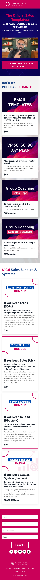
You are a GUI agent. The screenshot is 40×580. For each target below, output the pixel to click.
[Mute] (36, 56)
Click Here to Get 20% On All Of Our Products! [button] (20, 65)
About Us (25, 569)
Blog (23, 571)
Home (8, 569)
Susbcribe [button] (20, 545)
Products (16, 569)
